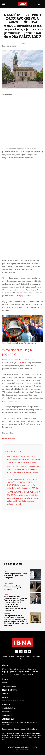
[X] (25, 651)
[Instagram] (20, 651)
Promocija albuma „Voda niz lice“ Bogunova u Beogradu (15, 575)
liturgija (20, 295)
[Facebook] (16, 651)
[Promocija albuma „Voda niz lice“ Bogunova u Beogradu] (35, 574)
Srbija (23, 43)
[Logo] (22, 4)
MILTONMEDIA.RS (22, 749)
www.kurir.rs (8, 438)
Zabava (7, 613)
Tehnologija (8, 583)
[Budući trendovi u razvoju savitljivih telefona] (35, 586)
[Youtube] (29, 651)
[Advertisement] (22, 121)
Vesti (6, 571)
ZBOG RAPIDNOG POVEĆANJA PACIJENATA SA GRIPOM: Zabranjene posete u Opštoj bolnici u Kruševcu (24, 459)
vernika (24, 362)
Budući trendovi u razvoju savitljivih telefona (13, 588)
